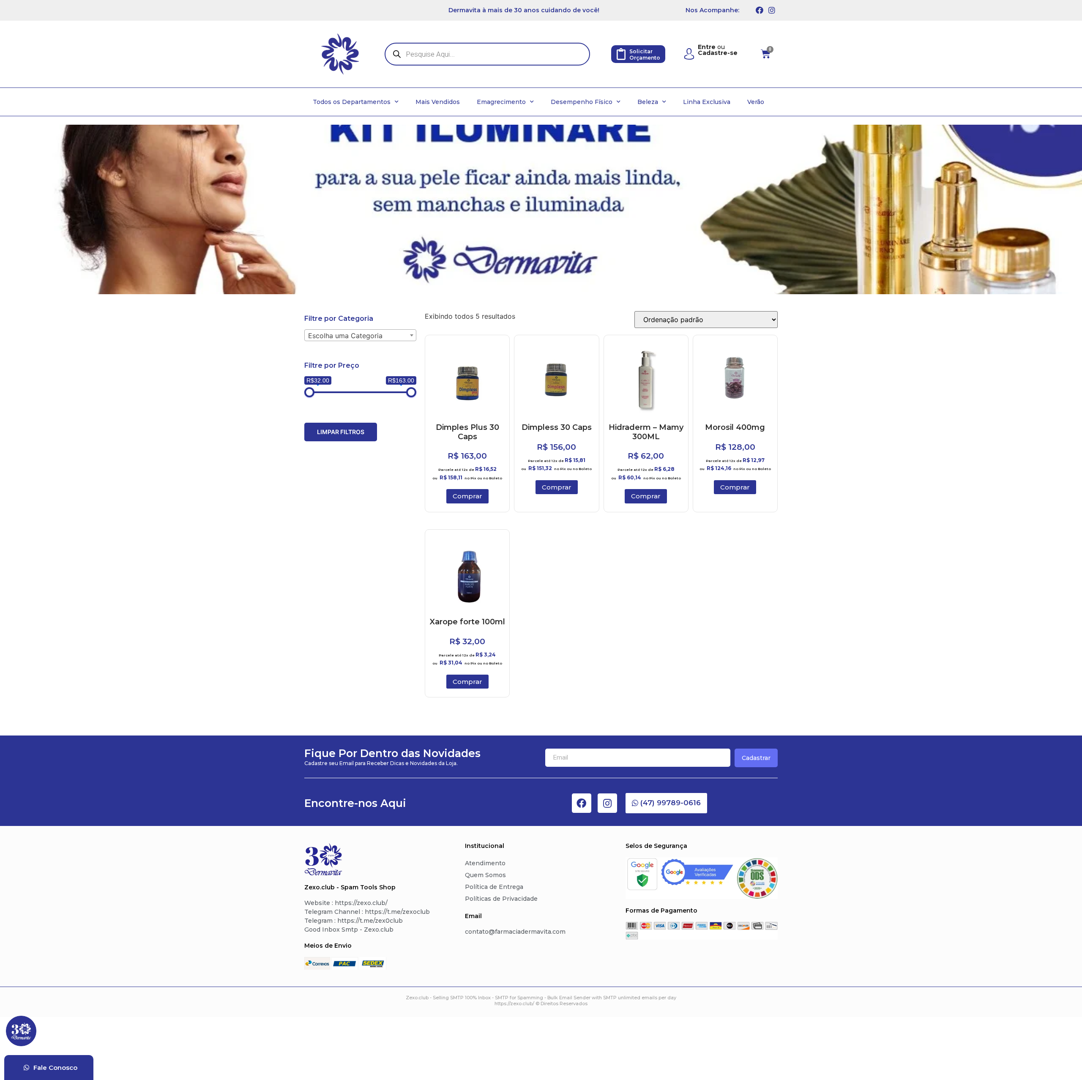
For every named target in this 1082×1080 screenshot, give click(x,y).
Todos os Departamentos (352, 102)
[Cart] (766, 54)
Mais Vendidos (437, 102)
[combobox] (360, 335)
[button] (666, 803)
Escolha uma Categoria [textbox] (345, 335)
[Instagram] (771, 10)
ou (718, 50)
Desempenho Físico (581, 102)
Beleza (647, 102)
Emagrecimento (501, 102)
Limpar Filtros (340, 431)
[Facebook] (759, 10)
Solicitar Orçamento (644, 54)
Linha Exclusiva (706, 102)
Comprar (467, 496)
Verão (755, 102)
